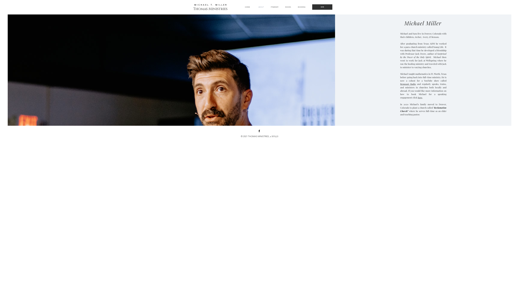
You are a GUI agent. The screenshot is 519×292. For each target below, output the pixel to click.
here (420, 97)
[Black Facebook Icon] (259, 131)
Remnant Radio (408, 84)
